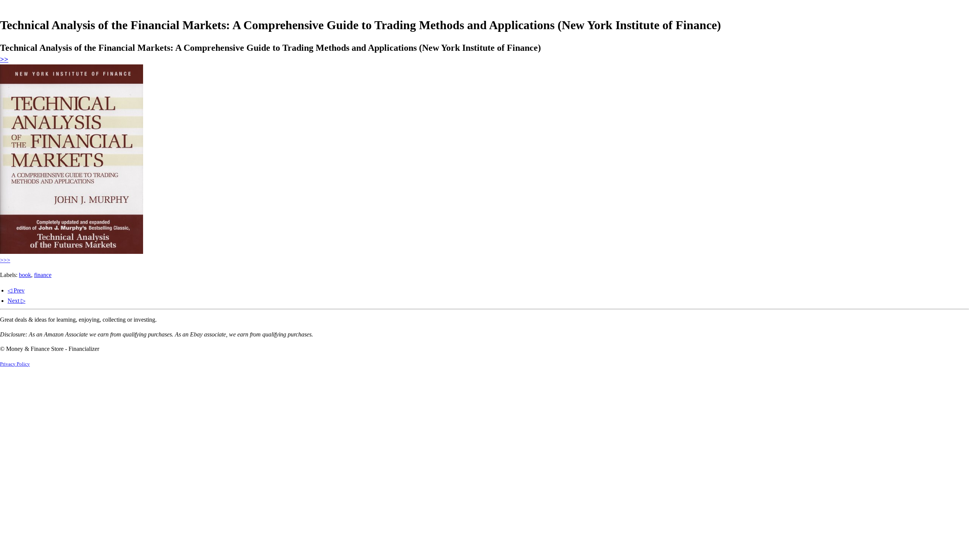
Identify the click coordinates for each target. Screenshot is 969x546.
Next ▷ (16, 300)
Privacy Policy (15, 364)
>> (4, 59)
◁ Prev (16, 290)
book (25, 275)
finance (42, 275)
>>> (5, 260)
